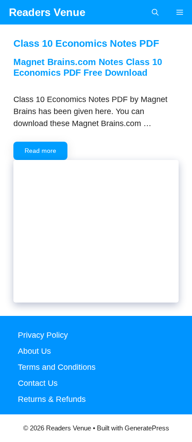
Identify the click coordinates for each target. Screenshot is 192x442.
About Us (34, 351)
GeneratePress (147, 428)
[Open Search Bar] (155, 12)
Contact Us (38, 383)
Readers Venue (47, 12)
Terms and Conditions (57, 367)
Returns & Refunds (52, 399)
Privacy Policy (43, 335)
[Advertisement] (96, 238)
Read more (40, 150)
